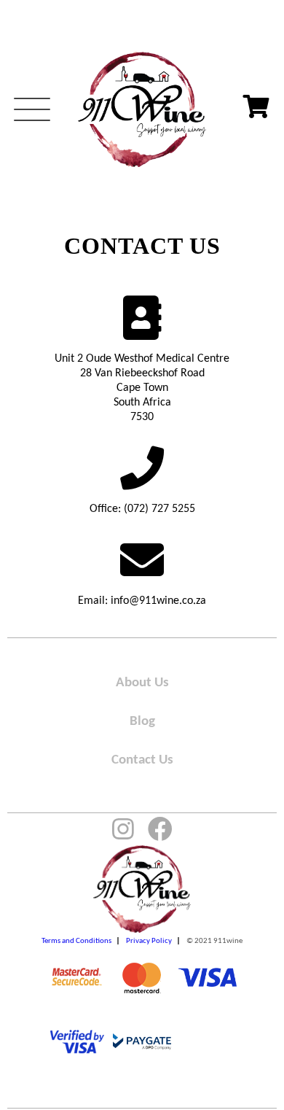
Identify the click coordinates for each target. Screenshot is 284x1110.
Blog (142, 722)
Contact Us (142, 760)
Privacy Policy (149, 941)
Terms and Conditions (76, 941)
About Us (142, 683)
